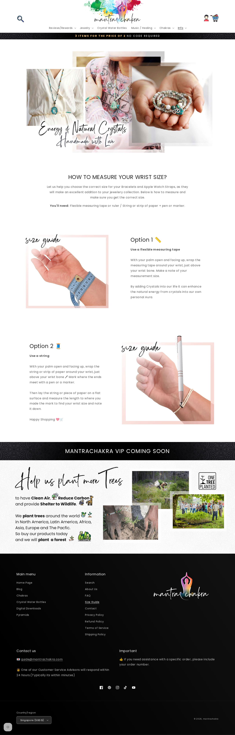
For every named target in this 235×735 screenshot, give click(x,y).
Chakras (22, 595)
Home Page (24, 583)
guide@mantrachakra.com (42, 659)
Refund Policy (94, 621)
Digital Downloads (29, 608)
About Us (91, 589)
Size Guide (92, 602)
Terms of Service (97, 628)
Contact (91, 608)
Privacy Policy (94, 615)
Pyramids (23, 615)
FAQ (88, 595)
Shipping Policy (95, 634)
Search (90, 583)
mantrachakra (210, 719)
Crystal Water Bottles (31, 602)
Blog (19, 589)
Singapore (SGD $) (32, 720)
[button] (21, 8)
